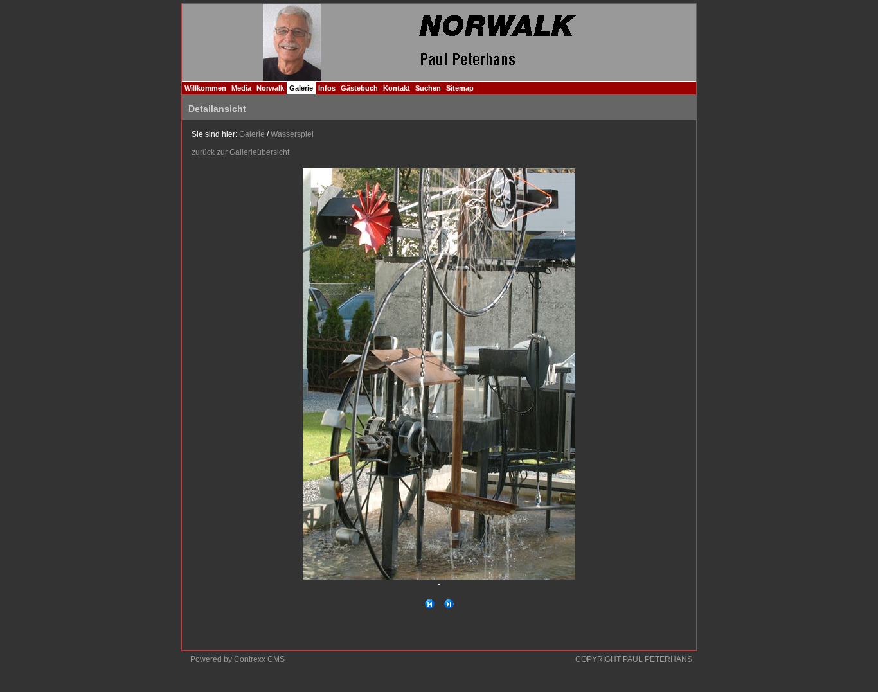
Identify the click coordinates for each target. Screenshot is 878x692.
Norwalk (270, 88)
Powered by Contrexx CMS (237, 659)
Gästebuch (359, 88)
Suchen (428, 88)
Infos (327, 88)
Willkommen (205, 88)
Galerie (301, 88)
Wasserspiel (292, 134)
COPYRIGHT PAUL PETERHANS (633, 659)
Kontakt (396, 88)
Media (241, 88)
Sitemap (460, 88)
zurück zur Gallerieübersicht (240, 152)
